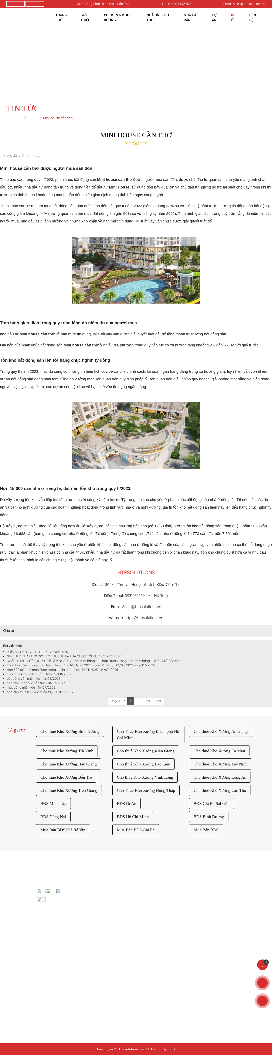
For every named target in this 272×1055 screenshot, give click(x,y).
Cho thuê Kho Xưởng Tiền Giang (68, 790)
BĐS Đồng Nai (53, 816)
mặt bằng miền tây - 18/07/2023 (31, 687)
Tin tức (232, 17)
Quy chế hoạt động (218, 891)
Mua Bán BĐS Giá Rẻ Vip (62, 829)
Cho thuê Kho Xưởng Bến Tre (66, 777)
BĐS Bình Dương (209, 816)
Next (146, 701)
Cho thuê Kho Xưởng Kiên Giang (145, 750)
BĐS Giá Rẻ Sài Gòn (212, 803)
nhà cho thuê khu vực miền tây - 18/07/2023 (40, 692)
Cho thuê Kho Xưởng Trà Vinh (66, 750)
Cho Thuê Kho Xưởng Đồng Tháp (146, 790)
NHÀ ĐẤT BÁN (191, 17)
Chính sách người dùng (115, 911)
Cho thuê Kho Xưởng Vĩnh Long (145, 777)
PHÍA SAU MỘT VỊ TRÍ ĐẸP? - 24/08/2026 (37, 652)
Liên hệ (252, 17)
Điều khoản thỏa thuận (177, 891)
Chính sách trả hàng (113, 882)
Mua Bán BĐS (206, 829)
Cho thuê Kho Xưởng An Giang (221, 731)
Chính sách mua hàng (115, 901)
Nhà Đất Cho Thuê (157, 17)
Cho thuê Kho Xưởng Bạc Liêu (143, 764)
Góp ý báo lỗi (169, 882)
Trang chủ (61, 17)
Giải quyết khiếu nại (218, 882)
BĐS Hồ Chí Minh (133, 816)
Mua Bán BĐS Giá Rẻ (136, 829)
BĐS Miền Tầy (53, 803)
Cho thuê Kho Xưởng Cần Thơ (220, 790)
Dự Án (214, 17)
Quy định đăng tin (172, 901)
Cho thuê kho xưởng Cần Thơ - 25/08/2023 (39, 674)
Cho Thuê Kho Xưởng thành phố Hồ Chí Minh (148, 734)
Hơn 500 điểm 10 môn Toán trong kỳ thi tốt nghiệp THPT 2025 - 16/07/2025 (62, 670)
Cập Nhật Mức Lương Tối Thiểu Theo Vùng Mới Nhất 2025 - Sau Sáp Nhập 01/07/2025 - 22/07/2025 (81, 665)
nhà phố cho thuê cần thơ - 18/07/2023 (36, 683)
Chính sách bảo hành (114, 891)
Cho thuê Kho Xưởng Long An (220, 777)
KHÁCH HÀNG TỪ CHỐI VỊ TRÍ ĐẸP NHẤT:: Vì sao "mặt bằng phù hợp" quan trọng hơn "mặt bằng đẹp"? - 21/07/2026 (93, 661)
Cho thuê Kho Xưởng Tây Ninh (221, 764)
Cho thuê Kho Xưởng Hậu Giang (68, 764)
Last (158, 701)
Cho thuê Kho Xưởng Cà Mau (219, 750)
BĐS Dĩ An (126, 803)
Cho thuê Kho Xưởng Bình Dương (69, 731)
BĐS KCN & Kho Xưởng (117, 17)
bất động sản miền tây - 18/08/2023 (33, 679)
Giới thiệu (85, 17)
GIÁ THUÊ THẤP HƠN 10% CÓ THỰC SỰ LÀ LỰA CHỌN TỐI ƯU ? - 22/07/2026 (64, 656)
